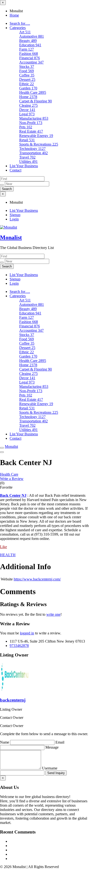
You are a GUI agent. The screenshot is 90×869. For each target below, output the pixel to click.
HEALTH (8, 555)
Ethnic (26, 84)
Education (30, 45)
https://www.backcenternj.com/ (37, 579)
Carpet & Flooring (35, 101)
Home (14, 15)
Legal (27, 114)
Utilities (28, 162)
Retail (27, 140)
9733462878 (19, 646)
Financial (29, 58)
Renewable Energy (36, 136)
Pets (25, 127)
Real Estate (31, 131)
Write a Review (12, 479)
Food (26, 71)
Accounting (31, 62)
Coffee (26, 75)
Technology (32, 149)
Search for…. (20, 23)
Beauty (28, 41)
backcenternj (12, 700)
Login (14, 219)
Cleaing (28, 105)
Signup (15, 215)
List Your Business (24, 166)
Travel (27, 157)
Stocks (26, 67)
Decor (27, 110)
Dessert (27, 79)
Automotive (31, 36)
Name (5, 742)
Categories (18, 28)
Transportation (33, 153)
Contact (15, 170)
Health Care (32, 92)
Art (25, 32)
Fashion (28, 54)
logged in (27, 633)
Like (3, 547)
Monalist (11, 237)
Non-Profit (30, 123)
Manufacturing (33, 118)
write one (53, 614)
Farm (26, 49)
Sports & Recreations (38, 144)
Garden (28, 88)
